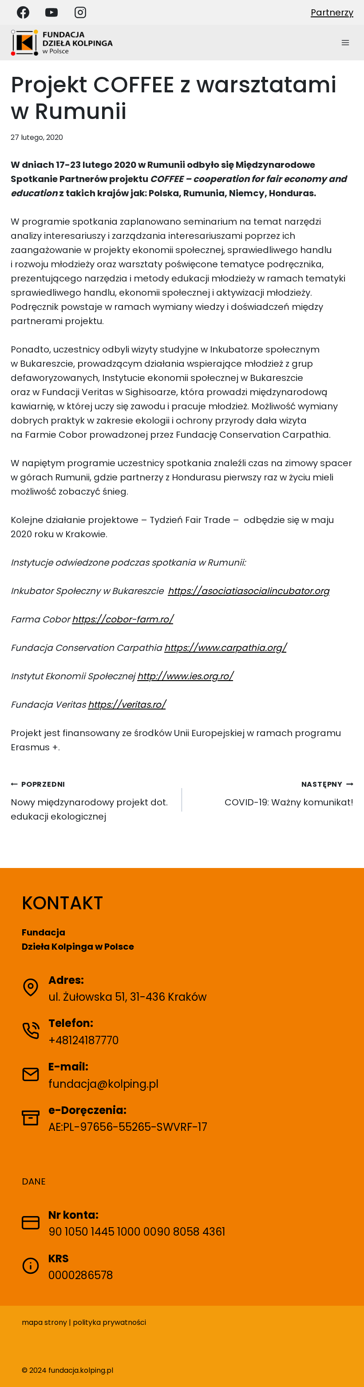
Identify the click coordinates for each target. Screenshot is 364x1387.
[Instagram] (80, 12)
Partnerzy (332, 12)
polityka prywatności (109, 1322)
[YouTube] (51, 12)
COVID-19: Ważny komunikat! (289, 793)
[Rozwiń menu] (345, 42)
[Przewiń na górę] (350, 1368)
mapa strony (44, 1322)
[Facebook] (23, 12)
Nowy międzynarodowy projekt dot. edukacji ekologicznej (89, 801)
